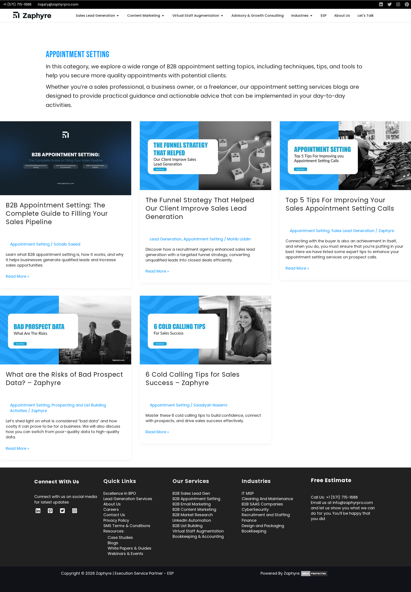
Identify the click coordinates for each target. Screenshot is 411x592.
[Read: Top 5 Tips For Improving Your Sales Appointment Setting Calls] (345, 155)
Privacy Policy (116, 518)
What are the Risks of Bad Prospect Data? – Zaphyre (64, 378)
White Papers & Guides (129, 546)
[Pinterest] (50, 510)
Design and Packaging (263, 524)
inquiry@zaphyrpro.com (58, 4)
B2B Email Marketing (192, 502)
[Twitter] (62, 510)
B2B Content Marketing (194, 508)
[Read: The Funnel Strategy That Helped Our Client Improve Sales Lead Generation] (205, 155)
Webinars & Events (125, 552)
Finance (249, 518)
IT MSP (248, 491)
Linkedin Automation (192, 518)
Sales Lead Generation (352, 230)
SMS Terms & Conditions (126, 524)
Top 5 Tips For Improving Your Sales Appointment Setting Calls (340, 204)
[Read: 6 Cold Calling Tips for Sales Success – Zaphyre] (205, 329)
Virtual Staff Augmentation (198, 529)
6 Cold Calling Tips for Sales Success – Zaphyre (193, 378)
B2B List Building (188, 524)
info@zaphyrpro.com (353, 502)
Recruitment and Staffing (266, 513)
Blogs (113, 541)
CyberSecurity (255, 508)
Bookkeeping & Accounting (198, 535)
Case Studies (120, 535)
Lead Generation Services (127, 497)
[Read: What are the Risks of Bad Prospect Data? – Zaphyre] (65, 329)
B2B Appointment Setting (196, 497)
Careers (111, 508)
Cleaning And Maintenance (267, 497)
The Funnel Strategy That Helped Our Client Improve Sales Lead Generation (200, 208)
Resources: (113, 529)
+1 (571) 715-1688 (17, 4)
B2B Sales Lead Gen (191, 491)
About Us (112, 502)
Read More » (17, 276)
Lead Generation (166, 239)
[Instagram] (74, 510)
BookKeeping (254, 529)
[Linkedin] (38, 510)
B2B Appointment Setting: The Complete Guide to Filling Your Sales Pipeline (57, 213)
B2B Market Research (193, 513)
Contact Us (114, 513)
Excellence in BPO (119, 491)
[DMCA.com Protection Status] (314, 571)
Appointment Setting (30, 244)
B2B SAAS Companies (262, 502)
